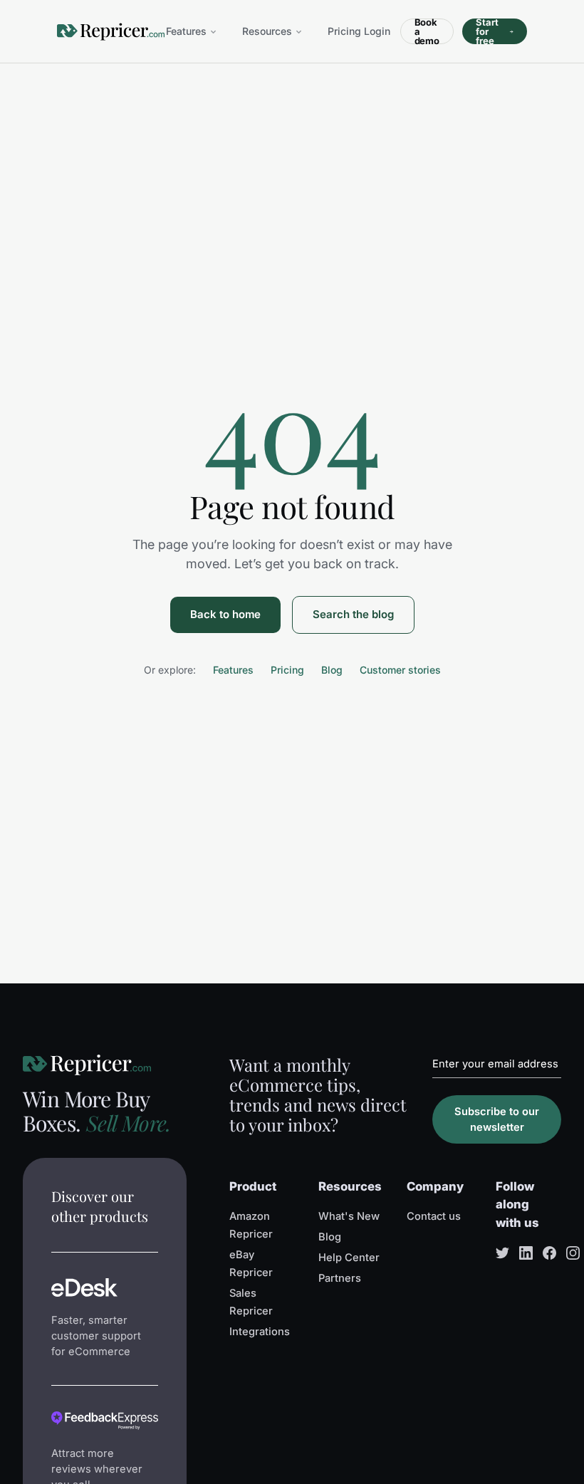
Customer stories (400, 670)
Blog (332, 670)
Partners (339, 1278)
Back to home (225, 614)
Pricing (344, 31)
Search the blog (353, 614)
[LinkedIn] (526, 1253)
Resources (267, 31)
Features (186, 31)
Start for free (487, 31)
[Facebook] (549, 1253)
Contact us (434, 1216)
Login (377, 31)
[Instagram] (573, 1253)
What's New (349, 1216)
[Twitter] (502, 1253)
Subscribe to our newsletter (496, 1119)
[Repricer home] (111, 31)
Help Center (349, 1257)
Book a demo (427, 31)
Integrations (259, 1331)
